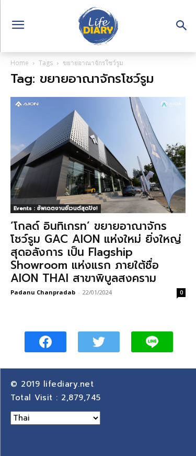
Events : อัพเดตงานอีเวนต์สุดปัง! (56, 208)
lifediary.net (70, 384)
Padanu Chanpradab (42, 292)
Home (19, 62)
